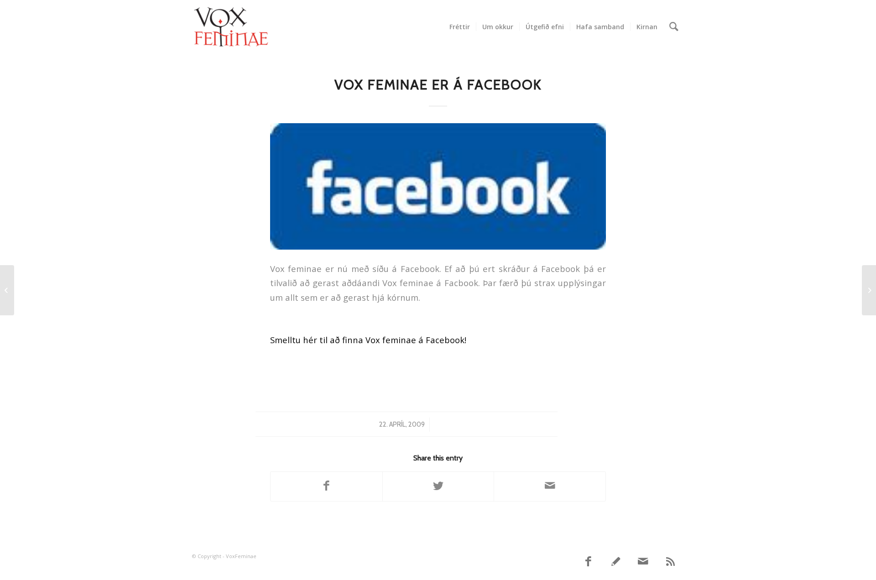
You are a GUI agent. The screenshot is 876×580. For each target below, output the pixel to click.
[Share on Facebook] (326, 486)
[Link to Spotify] (616, 561)
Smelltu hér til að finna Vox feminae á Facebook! (368, 339)
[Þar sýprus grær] (869, 290)
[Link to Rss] (670, 561)
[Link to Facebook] (588, 561)
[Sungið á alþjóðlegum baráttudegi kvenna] (7, 290)
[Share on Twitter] (438, 486)
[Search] (673, 27)
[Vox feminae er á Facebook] (438, 186)
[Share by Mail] (549, 486)
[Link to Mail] (643, 561)
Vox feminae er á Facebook (438, 84)
